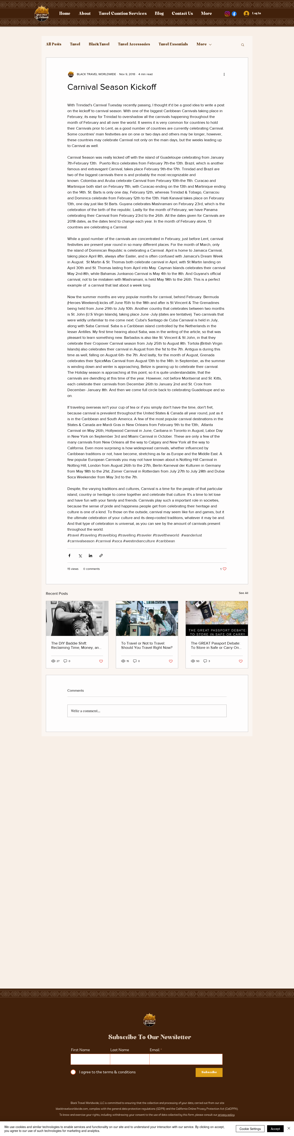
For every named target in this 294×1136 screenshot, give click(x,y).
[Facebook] (234, 14)
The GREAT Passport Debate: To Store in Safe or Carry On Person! (215, 645)
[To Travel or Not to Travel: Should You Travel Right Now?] (147, 618)
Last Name (119, 1050)
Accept (275, 1129)
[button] (243, 44)
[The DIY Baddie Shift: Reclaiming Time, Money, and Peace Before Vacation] (77, 618)
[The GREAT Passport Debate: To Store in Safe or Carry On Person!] (217, 618)
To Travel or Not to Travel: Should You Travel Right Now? (146, 645)
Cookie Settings (250, 1129)
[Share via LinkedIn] (90, 555)
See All (243, 593)
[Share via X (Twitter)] (80, 555)
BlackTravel (99, 44)
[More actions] (224, 74)
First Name (80, 1050)
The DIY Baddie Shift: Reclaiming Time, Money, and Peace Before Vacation (76, 645)
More (202, 44)
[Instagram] (227, 14)
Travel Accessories (134, 44)
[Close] (288, 1129)
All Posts (53, 44)
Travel (75, 44)
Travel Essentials (173, 44)
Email (154, 1050)
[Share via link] (101, 555)
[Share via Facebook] (69, 555)
